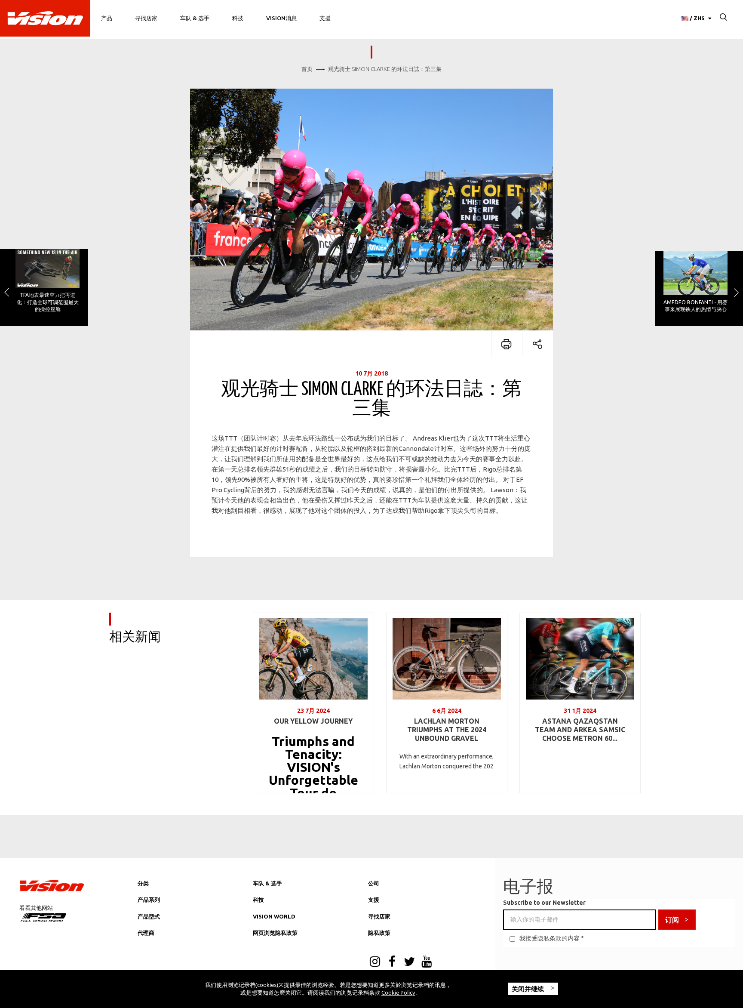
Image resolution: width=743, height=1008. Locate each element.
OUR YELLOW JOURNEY (313, 721)
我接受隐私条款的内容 (549, 938)
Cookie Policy (398, 992)
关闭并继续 (529, 988)
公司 (373, 883)
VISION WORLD (274, 916)
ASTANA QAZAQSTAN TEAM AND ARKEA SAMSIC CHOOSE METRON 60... (580, 729)
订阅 (672, 920)
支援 (325, 18)
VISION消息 (281, 18)
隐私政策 (379, 933)
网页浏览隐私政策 (275, 933)
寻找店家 (146, 18)
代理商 (146, 933)
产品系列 (149, 900)
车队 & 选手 (194, 18)
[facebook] (392, 962)
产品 (106, 18)
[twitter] (409, 962)
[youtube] (426, 962)
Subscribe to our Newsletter (544, 902)
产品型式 (149, 916)
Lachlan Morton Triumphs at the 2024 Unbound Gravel (446, 729)
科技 (237, 18)
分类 (143, 883)
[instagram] (375, 962)
